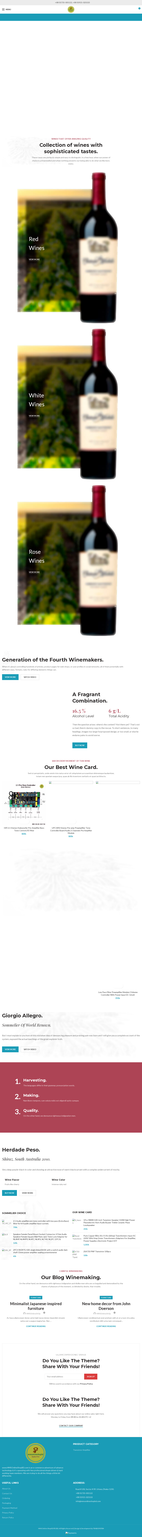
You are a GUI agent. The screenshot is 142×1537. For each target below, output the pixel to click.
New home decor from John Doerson (106, 1306)
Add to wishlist (26, 821)
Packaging (6, 1503)
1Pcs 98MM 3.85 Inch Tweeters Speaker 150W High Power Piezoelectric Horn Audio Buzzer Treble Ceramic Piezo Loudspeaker (109, 1222)
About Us (6, 1488)
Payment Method (9, 1508)
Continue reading (36, 1326)
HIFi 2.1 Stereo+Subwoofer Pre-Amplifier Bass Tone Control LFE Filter (24, 829)
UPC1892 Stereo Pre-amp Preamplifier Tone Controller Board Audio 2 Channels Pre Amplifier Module (71, 830)
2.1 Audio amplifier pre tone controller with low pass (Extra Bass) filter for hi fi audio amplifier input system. (41, 1222)
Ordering (6, 1498)
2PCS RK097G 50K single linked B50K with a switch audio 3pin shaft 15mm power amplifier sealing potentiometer (40, 1251)
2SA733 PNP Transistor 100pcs (97, 1251)
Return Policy (8, 1517)
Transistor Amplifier (81, 1450)
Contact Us (7, 1493)
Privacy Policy (8, 1512)
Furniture (36, 1298)
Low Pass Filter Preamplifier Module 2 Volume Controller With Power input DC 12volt (118, 993)
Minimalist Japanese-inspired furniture (36, 1306)
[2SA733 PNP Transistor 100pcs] (76, 1254)
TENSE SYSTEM (98, 1528)
